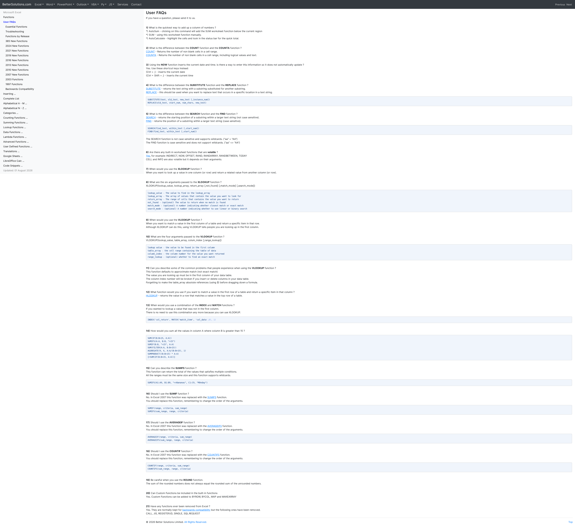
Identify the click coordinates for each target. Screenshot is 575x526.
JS (110, 4)
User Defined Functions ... (17, 146)
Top (570, 521)
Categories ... (10, 112)
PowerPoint (64, 4)
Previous (560, 4)
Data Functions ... (13, 132)
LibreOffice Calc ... (13, 160)
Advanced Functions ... (16, 141)
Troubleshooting (15, 31)
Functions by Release (17, 36)
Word (49, 4)
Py (102, 4)
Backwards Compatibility (20, 88)
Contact (136, 4)
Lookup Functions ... (14, 127)
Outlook (82, 4)
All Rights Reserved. (195, 521)
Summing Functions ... (15, 122)
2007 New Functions (17, 74)
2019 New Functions (17, 55)
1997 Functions (14, 84)
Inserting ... (9, 93)
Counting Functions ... (15, 117)
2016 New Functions (17, 60)
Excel (38, 4)
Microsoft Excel (12, 12)
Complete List (11, 98)
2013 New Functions (17, 64)
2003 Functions (14, 79)
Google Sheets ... (12, 156)
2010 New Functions (17, 69)
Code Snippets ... (13, 165)
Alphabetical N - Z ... (15, 108)
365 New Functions (16, 41)
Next (569, 4)
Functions (8, 17)
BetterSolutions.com (16, 4)
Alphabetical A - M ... (15, 103)
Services (122, 4)
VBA (94, 4)
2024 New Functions (17, 45)
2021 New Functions (17, 50)
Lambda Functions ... (15, 136)
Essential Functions (16, 26)
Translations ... (11, 151)
